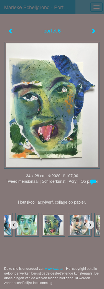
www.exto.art (54, 268)
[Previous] (14, 225)
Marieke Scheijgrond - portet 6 (38, 7)
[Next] (90, 225)
